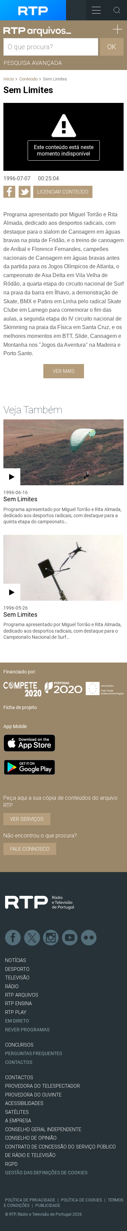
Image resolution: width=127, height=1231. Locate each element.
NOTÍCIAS (15, 960)
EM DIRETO (17, 1021)
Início (8, 79)
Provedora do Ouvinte (33, 1095)
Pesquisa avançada (32, 62)
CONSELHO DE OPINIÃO (31, 1138)
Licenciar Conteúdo (62, 192)
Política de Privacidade (30, 1200)
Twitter (32, 938)
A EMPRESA (18, 1121)
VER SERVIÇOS (27, 819)
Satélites (17, 1112)
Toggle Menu (96, 10)
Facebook (13, 938)
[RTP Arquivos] (37, 31)
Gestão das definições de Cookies (46, 1173)
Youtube (70, 938)
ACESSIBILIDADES (24, 1103)
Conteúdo (28, 79)
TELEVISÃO (17, 978)
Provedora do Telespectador (42, 1086)
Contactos (18, 1062)
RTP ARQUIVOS (21, 995)
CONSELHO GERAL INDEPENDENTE (43, 1130)
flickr (89, 938)
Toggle (117, 10)
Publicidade (47, 1205)
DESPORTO (17, 969)
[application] (63, 137)
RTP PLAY (15, 1012)
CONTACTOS (19, 1078)
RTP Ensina (18, 1004)
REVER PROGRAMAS (27, 1030)
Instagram (51, 938)
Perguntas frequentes (33, 1053)
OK (111, 47)
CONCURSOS (19, 1045)
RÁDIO (12, 987)
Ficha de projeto (20, 707)
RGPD (11, 1164)
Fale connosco (29, 849)
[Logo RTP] (39, 902)
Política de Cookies (81, 1200)
